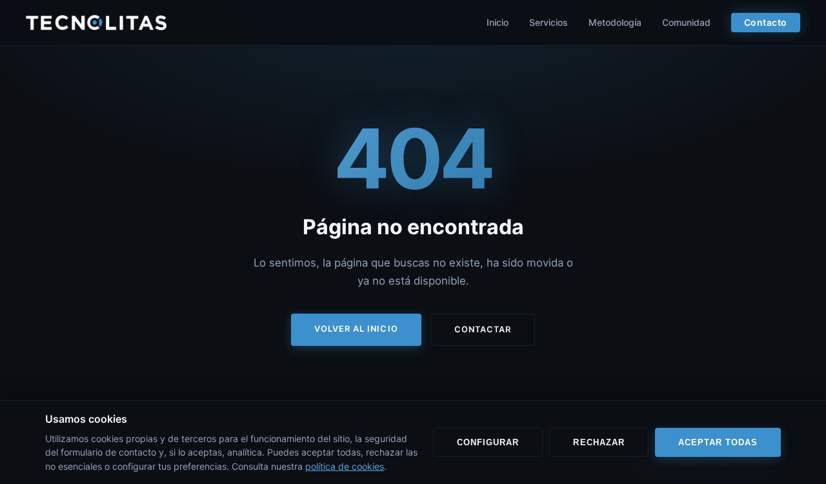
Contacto (765, 22)
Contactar (482, 329)
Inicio (498, 22)
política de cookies (344, 466)
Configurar (488, 442)
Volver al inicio (356, 329)
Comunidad (686, 22)
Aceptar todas (718, 442)
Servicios (548, 22)
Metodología (615, 22)
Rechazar (598, 442)
